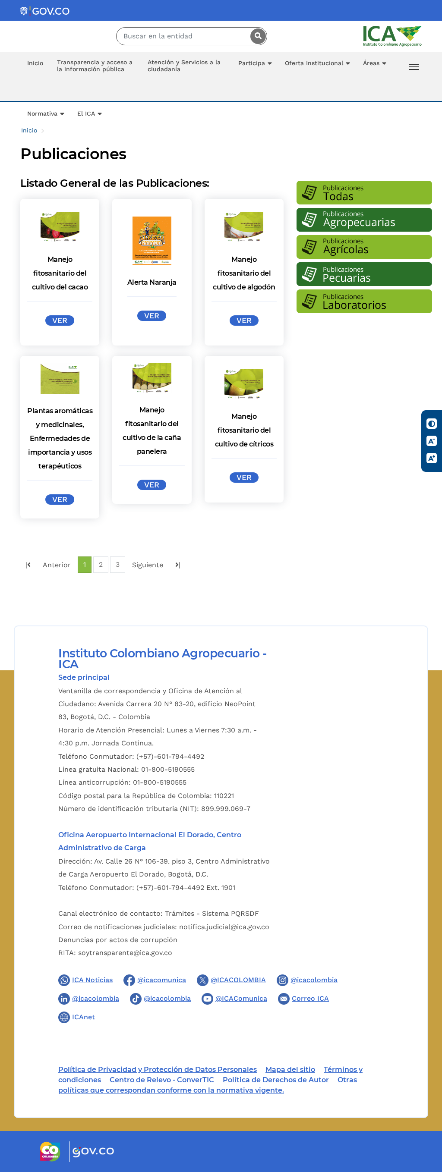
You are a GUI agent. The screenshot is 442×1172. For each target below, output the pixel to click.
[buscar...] (256, 36)
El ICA (86, 113)
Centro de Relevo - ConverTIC (162, 1080)
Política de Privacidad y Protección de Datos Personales (157, 1069)
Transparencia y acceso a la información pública (95, 65)
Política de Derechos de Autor (276, 1080)
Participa (251, 63)
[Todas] (364, 194)
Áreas (371, 63)
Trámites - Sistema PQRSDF (212, 913)
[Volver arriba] (424, 1115)
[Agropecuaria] (364, 221)
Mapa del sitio (290, 1069)
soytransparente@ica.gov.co (125, 953)
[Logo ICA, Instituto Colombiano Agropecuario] (392, 35)
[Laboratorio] (364, 302)
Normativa (42, 113)
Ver (59, 320)
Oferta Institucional (314, 63)
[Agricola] (364, 248)
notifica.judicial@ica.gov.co (224, 927)
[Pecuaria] (364, 275)
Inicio (35, 63)
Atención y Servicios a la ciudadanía (184, 65)
